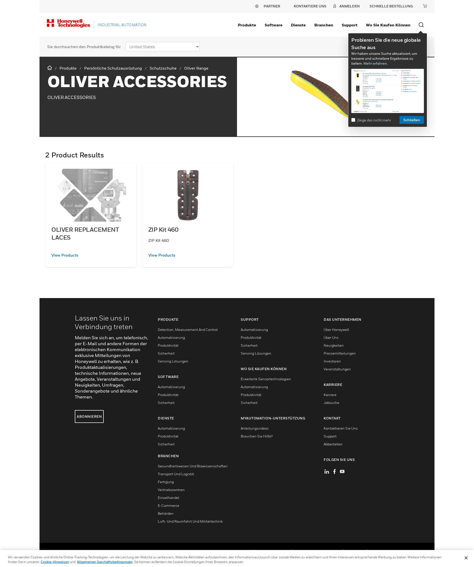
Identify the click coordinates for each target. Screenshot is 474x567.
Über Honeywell (336, 329)
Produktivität (168, 345)
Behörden (166, 513)
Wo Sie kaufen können (388, 24)
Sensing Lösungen (173, 361)
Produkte (247, 24)
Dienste (298, 24)
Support (349, 24)
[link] (91, 255)
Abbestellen (333, 444)
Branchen (323, 24)
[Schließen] (466, 557)
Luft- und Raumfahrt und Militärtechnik (190, 521)
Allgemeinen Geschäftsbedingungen (105, 562)
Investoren (332, 361)
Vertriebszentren (171, 490)
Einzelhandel (168, 497)
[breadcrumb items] (50, 68)
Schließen (411, 120)
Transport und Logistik (176, 474)
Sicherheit (166, 353)
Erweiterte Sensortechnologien (266, 379)
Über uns (331, 337)
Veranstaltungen (337, 369)
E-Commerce (168, 505)
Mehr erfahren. (375, 63)
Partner (272, 6)
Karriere (330, 395)
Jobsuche (331, 402)
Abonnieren (89, 416)
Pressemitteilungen (340, 353)
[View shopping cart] (425, 6)
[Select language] (257, 6)
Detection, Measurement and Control (188, 329)
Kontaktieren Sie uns (341, 428)
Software (273, 24)
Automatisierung (171, 337)
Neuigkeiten (334, 345)
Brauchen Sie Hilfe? (257, 436)
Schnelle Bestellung (391, 6)
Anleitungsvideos (255, 428)
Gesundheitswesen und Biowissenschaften (193, 466)
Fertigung (166, 482)
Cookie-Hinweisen (55, 562)
